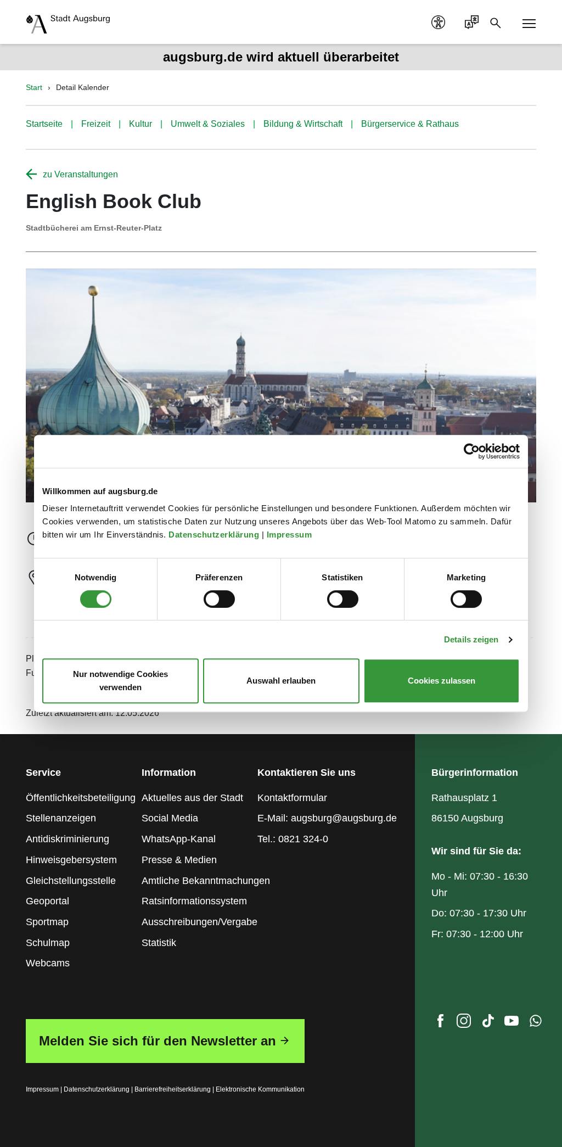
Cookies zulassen (441, 680)
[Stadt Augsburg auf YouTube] (511, 1023)
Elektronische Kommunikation (260, 1089)
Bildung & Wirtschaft (302, 123)
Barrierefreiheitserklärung (172, 1089)
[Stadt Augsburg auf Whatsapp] (535, 1023)
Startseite (44, 123)
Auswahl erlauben (281, 680)
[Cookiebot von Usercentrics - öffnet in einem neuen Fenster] (472, 451)
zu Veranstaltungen (80, 174)
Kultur (140, 123)
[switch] (219, 599)
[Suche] (499, 22)
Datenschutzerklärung (215, 534)
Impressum (290, 534)
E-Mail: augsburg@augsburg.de (327, 818)
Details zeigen (471, 639)
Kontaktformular (292, 797)
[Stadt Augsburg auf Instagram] (464, 1023)
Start (34, 87)
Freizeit (95, 123)
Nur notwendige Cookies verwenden (120, 680)
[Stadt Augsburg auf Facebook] (440, 1023)
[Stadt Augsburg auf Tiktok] (488, 1023)
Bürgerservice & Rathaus (410, 123)
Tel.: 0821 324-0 (292, 838)
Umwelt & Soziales (208, 123)
